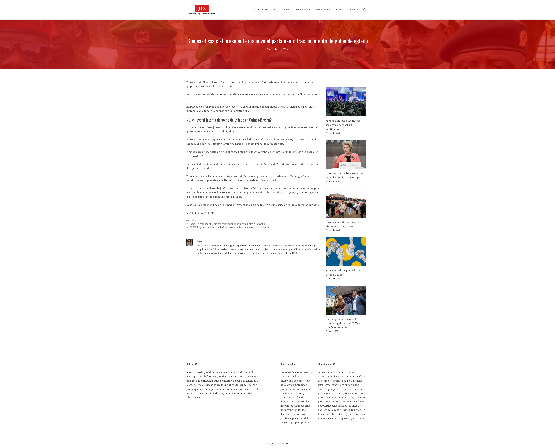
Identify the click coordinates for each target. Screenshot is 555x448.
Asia (276, 9)
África (287, 9)
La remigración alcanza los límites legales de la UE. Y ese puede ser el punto (343, 323)
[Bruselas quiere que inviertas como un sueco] (346, 264)
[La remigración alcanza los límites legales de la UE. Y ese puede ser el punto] (346, 312)
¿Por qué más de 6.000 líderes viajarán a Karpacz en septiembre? (343, 125)
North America (261, 9)
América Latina (303, 9)
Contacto (353, 9)
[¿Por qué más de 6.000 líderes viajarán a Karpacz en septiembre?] (346, 114)
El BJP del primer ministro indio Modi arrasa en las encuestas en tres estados (229, 227)
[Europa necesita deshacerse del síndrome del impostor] (346, 215)
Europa (339, 9)
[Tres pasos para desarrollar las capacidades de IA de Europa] (346, 166)
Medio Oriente (323, 9)
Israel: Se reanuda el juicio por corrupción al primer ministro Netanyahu (227, 224)
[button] (365, 10)
